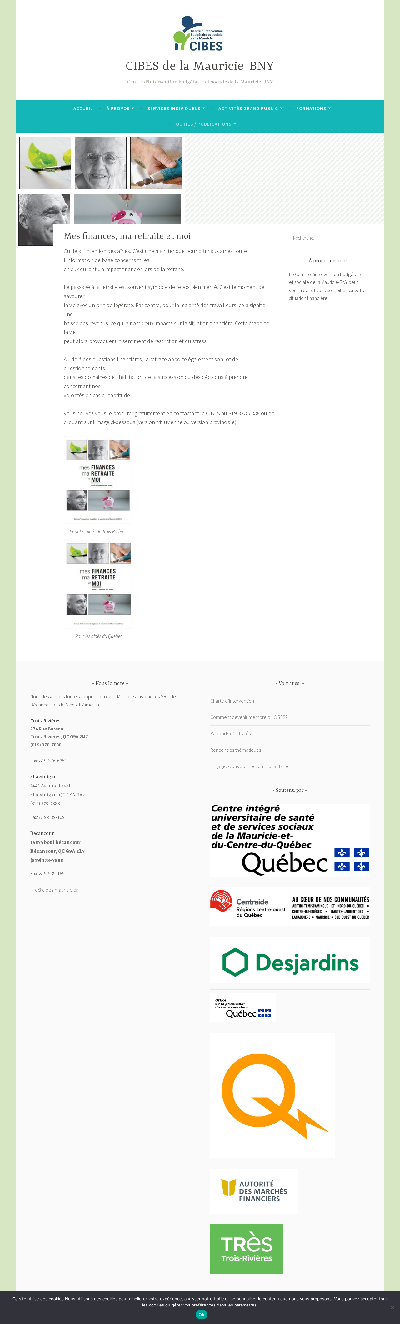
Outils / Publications (204, 124)
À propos (118, 108)
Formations (311, 108)
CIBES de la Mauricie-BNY (200, 66)
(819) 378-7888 (45, 744)
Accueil (83, 108)
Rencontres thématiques (235, 750)
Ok (201, 1314)
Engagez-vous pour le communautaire (249, 766)
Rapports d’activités (230, 733)
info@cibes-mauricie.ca (54, 890)
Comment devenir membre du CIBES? (249, 717)
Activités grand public (248, 108)
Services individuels (174, 108)
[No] (392, 1307)
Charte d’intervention (232, 701)
